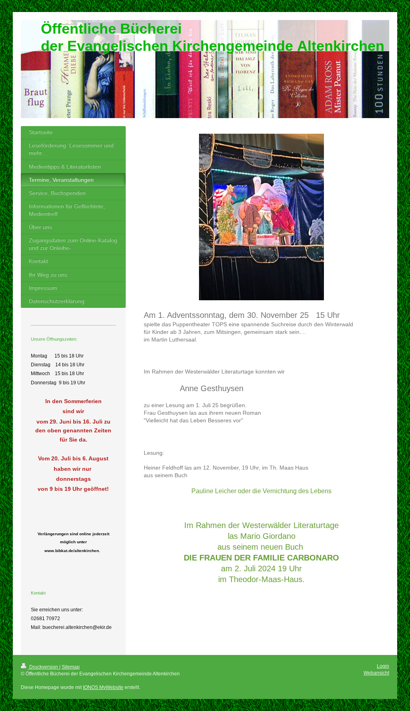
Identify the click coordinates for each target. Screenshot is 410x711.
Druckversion (43, 667)
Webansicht (376, 673)
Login (383, 666)
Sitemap (71, 667)
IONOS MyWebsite (103, 687)
